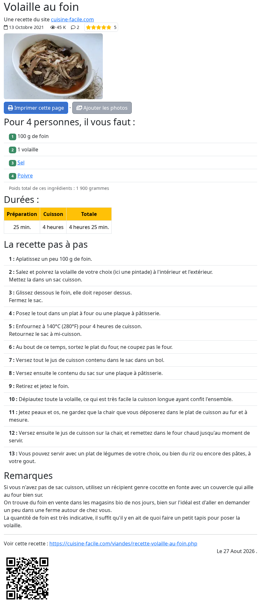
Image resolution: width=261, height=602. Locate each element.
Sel (21, 162)
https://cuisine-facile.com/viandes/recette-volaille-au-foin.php (123, 543)
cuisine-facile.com (72, 19)
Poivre (25, 175)
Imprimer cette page (38, 107)
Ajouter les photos (105, 107)
